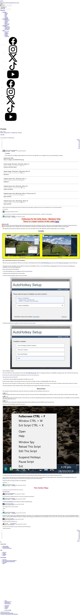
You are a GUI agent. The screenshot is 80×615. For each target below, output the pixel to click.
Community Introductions (7, 548)
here (57, 222)
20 (79, 146)
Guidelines (6, 33)
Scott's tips (20, 132)
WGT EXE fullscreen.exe (46, 262)
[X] (13, 61)
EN (5, 610)
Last (79, 148)
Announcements (5, 546)
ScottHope (13, 216)
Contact (4, 555)
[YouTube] (13, 78)
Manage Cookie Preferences (13, 614)
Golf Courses (7, 28)
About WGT (7, 605)
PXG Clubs (5, 562)
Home (6, 600)
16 (79, 142)
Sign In (17, 2)
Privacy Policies (10, 613)
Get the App (7, 36)
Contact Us (7, 606)
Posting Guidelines (6, 547)
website (18, 271)
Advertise (6, 607)
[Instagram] (13, 53)
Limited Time (7, 19)
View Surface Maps (6, 491)
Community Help (14, 132)
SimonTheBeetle (13, 523)
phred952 (11, 503)
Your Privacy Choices (4, 614)
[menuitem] (41, 15)
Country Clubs (7, 27)
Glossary (6, 32)
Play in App (7, 24)
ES (6, 610)
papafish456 (12, 493)
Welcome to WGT (7, 132)
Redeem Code (7, 602)
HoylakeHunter (14, 150)
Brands (6, 14)
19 (79, 145)
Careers (6, 608)
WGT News (7, 29)
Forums (6, 34)
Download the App (8, 601)
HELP (4, 563)
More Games (7, 23)
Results (6, 22)
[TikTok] (13, 69)
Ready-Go (6, 20)
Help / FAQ (7, 31)
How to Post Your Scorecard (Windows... (10, 560)
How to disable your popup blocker (9, 561)
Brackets (6, 21)
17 (79, 143)
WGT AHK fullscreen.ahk (31, 372)
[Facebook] (13, 44)
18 (79, 144)
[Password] (0, 5)
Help (1, 131)
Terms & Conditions (3, 613)
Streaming (6, 35)
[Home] (4, 2)
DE (9, 610)
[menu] (41, 58)
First (79, 140)
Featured (6, 13)
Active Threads (3, 557)
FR (8, 610)
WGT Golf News (8, 603)
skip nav (1, 0)
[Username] (0, 4)
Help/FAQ (4, 552)
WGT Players (7, 26)
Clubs (6, 15)
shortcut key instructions (63, 262)
